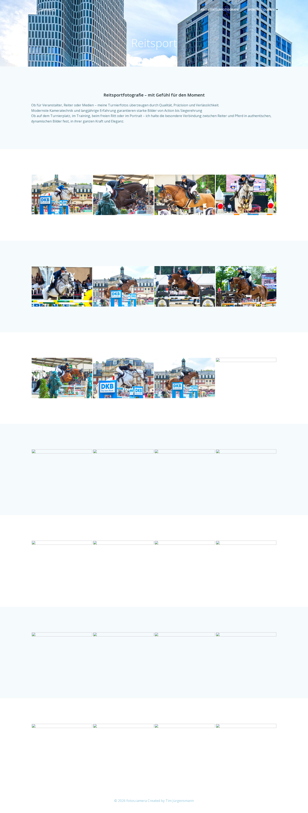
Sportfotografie (261, 10)
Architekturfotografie (220, 10)
